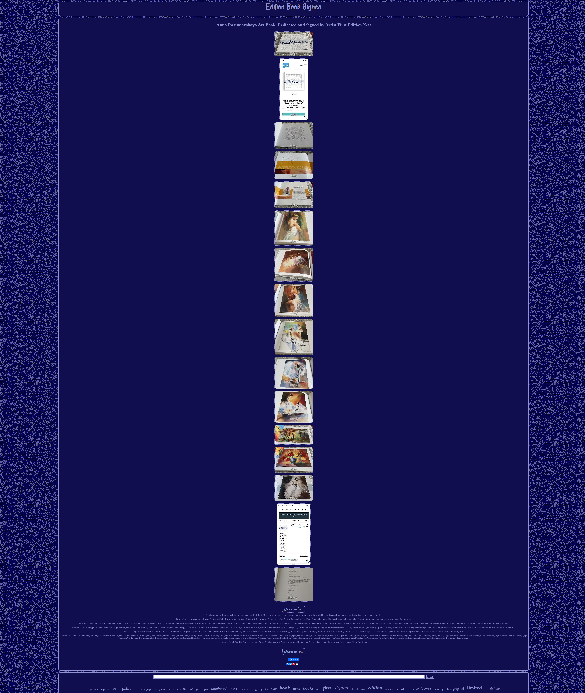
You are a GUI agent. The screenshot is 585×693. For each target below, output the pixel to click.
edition (375, 688)
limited (474, 688)
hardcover (422, 688)
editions (115, 689)
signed (341, 687)
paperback (93, 689)
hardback (185, 688)
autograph (146, 689)
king (274, 689)
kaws (408, 690)
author (389, 689)
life (486, 690)
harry (136, 690)
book (285, 688)
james (171, 689)
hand (296, 689)
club (318, 689)
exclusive (246, 689)
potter (198, 689)
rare (234, 688)
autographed (455, 689)
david (354, 689)
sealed (400, 689)
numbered (219, 688)
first (327, 688)
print (126, 688)
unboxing (439, 689)
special (264, 689)
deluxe (495, 688)
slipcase (105, 689)
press (206, 689)
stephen (160, 689)
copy (255, 689)
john (363, 689)
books (308, 688)
